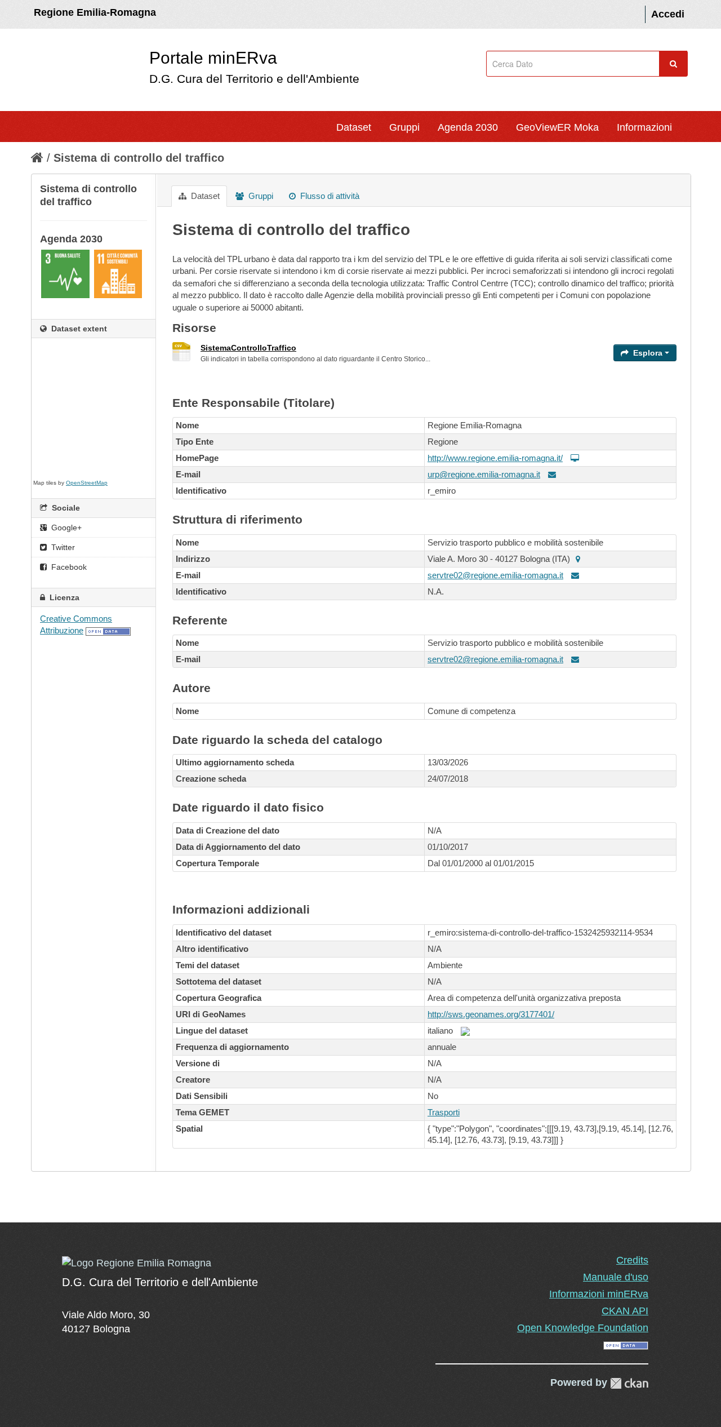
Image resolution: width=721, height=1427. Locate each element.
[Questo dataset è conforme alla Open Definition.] (108, 630)
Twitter (62, 547)
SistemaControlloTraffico (248, 347)
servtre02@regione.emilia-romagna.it (495, 575)
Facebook (68, 566)
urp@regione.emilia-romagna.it (484, 474)
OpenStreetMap (87, 483)
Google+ (65, 527)
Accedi (667, 14)
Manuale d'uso (615, 1277)
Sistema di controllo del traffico (139, 158)
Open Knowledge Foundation (582, 1327)
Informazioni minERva (598, 1294)
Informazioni (644, 127)
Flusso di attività (328, 196)
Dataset (353, 127)
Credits (632, 1260)
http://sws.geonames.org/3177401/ (491, 1014)
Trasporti (444, 1112)
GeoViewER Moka (557, 127)
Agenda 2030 (468, 127)
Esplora (648, 352)
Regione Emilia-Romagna (95, 12)
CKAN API (625, 1311)
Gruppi (404, 127)
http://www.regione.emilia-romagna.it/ (495, 458)
